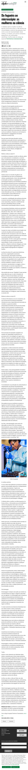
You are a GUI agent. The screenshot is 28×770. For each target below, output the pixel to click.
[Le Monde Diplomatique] (9, 3)
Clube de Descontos (5, 730)
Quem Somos (4, 729)
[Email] (10, 46)
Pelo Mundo (3, 732)
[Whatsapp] (7, 46)
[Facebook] (3, 46)
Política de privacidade (5, 733)
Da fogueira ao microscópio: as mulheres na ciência (12, 19)
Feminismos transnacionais (7, 9)
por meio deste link (15, 764)
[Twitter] (5, 46)
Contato (2, 734)
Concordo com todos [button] (6, 767)
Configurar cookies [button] (15, 767)
